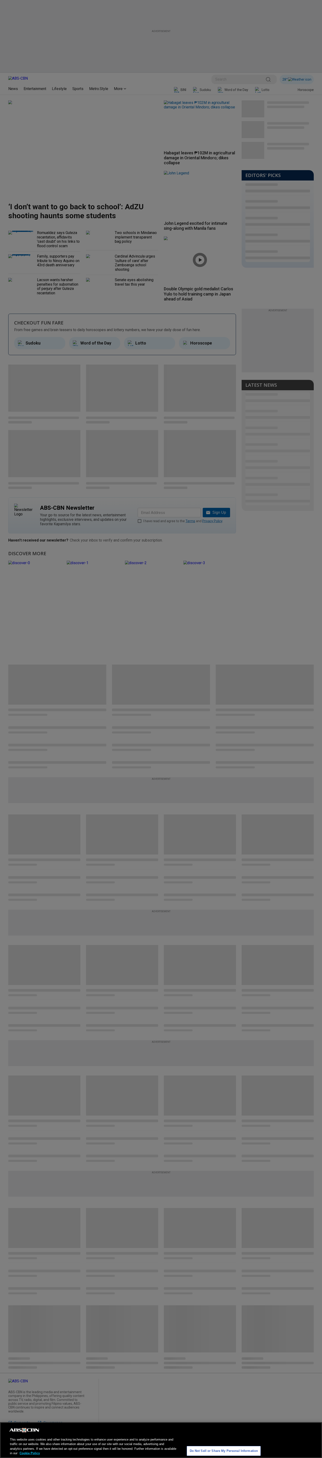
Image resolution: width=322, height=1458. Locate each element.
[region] (161, 1440)
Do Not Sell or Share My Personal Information (224, 1451)
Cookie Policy (30, 1453)
